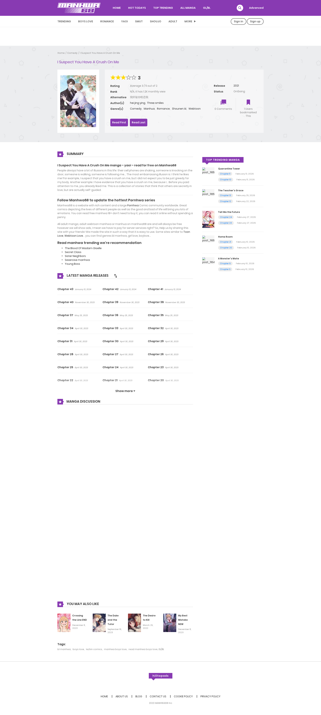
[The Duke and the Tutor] (99, 622)
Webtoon (195, 109)
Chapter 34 (65, 328)
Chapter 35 (156, 315)
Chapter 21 (110, 380)
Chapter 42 (111, 289)
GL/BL (206, 8)
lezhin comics (94, 649)
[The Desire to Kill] (134, 622)
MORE (188, 21)
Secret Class (73, 252)
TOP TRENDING (163, 8)
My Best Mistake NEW (183, 620)
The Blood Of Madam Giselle (83, 248)
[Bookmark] (248, 102)
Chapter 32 (156, 328)
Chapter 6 (225, 263)
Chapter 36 (110, 315)
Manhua (149, 109)
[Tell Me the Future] (208, 219)
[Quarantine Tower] (208, 171)
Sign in (238, 21)
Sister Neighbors (75, 256)
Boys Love (85, 21)
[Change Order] (115, 276)
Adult (172, 21)
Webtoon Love (73, 236)
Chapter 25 (65, 367)
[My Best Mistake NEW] (169, 622)
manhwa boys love (115, 649)
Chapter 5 (225, 269)
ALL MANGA (188, 8)
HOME (117, 8)
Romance (107, 21)
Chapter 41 (155, 289)
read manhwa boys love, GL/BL (146, 649)
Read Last (138, 122)
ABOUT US (122, 696)
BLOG (138, 696)
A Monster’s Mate (228, 258)
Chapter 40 (65, 302)
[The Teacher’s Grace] (208, 192)
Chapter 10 (225, 179)
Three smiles (155, 103)
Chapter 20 (156, 380)
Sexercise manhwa (77, 260)
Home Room (225, 236)
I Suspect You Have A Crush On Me (100, 53)
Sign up (255, 21)
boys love (78, 649)
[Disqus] (125, 457)
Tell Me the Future (229, 212)
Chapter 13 (225, 195)
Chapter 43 (65, 289)
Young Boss (72, 264)
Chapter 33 (110, 328)
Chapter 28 (65, 354)
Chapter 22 (65, 380)
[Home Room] (208, 239)
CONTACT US (158, 696)
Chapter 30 (111, 341)
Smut (139, 21)
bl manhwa (64, 649)
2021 (236, 85)
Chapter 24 (111, 367)
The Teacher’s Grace (230, 190)
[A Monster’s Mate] (208, 260)
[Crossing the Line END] (63, 622)
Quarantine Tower (229, 168)
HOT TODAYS (137, 8)
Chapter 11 (225, 173)
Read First (119, 122)
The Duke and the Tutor (113, 620)
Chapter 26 (156, 354)
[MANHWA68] (78, 8)
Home (61, 53)
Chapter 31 (64, 341)
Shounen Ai (179, 109)
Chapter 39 (110, 302)
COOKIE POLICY (183, 696)
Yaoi (124, 21)
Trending (64, 21)
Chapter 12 (225, 201)
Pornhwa (133, 205)
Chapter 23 (156, 367)
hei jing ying (137, 103)
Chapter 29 (156, 341)
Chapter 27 (110, 354)
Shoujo (155, 21)
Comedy (72, 53)
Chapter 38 (156, 302)
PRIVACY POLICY (210, 696)
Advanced (256, 8)
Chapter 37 (65, 315)
